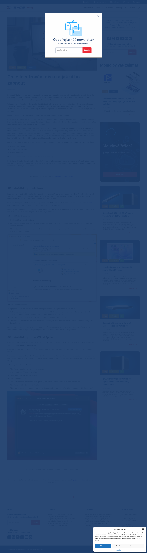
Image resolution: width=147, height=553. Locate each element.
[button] (143, 529)
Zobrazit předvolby (136, 546)
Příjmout (103, 546)
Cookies (119, 550)
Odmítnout (119, 546)
